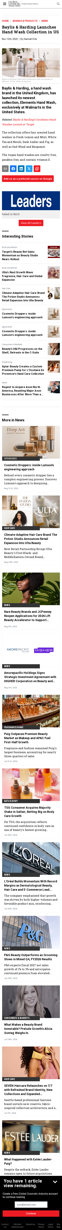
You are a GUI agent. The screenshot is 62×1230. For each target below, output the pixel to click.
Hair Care (6, 288)
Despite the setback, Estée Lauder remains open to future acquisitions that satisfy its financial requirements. (30, 1173)
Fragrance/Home (13, 727)
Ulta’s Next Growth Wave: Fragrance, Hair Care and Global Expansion (22, 276)
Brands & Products (25, 21)
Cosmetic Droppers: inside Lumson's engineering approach (22, 315)
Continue (31, 1213)
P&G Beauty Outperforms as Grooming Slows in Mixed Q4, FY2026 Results (31, 957)
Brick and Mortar (9, 247)
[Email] (5, 168)
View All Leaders (31, 223)
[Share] (13, 168)
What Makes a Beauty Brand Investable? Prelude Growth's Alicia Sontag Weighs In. (28, 1029)
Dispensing (7, 362)
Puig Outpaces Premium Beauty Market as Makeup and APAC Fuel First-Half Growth (27, 738)
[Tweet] (29, 168)
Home (5, 21)
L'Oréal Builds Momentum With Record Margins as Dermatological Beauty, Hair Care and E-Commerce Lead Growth (30, 886)
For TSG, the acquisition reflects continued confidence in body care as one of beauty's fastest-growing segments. (29, 826)
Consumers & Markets (12, 344)
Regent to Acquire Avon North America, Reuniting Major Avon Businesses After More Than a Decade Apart (21, 390)
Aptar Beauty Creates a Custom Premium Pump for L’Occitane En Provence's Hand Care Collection (23, 370)
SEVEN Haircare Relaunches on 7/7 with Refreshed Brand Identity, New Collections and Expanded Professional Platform (28, 1090)
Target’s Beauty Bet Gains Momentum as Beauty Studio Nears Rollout (20, 255)
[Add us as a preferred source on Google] (37, 168)
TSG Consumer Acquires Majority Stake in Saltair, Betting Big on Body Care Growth (29, 812)
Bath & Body (11, 801)
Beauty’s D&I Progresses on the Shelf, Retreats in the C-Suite (22, 350)
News (44, 21)
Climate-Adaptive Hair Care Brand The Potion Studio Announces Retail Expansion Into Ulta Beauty (23, 296)
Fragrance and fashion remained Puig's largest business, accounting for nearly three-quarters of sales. (30, 752)
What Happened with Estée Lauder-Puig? (28, 1161)
